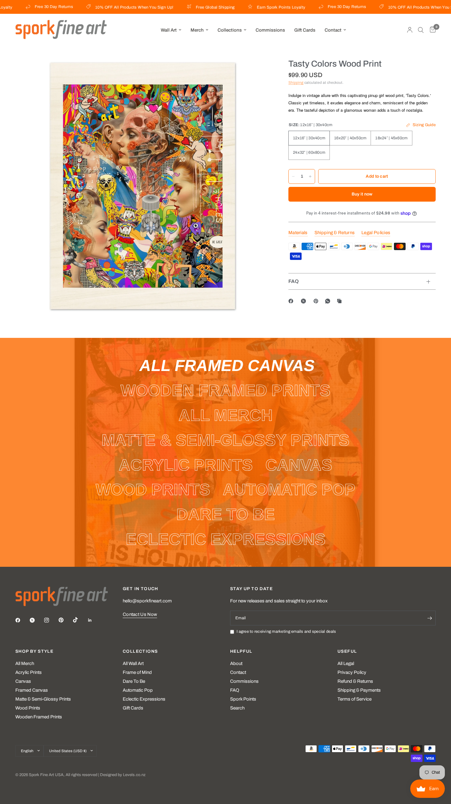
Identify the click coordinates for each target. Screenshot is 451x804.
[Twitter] (36, 620)
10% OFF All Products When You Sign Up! (119, 7)
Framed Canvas (31, 690)
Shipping (295, 82)
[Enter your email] (429, 618)
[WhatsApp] (329, 301)
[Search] (421, 30)
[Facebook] (292, 301)
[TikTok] (80, 620)
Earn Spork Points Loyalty (265, 7)
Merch (197, 30)
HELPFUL (241, 651)
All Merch (24, 663)
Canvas (23, 681)
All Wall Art (133, 663)
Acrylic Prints (28, 672)
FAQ (293, 281)
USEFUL (347, 651)
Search (237, 707)
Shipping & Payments (359, 690)
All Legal (345, 663)
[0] (431, 30)
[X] (304, 301)
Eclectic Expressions (144, 699)
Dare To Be (134, 681)
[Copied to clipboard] (340, 301)
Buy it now (362, 194)
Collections (230, 30)
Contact (333, 30)
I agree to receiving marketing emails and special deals (286, 631)
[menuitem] (171, 30)
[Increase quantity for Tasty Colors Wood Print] (310, 176)
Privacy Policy (351, 672)
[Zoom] (257, 71)
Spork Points (243, 699)
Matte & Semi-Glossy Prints (43, 699)
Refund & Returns (355, 681)
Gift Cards (304, 30)
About (236, 663)
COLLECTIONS (140, 651)
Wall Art (169, 30)
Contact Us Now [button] (140, 614)
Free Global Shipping (199, 7)
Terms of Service (354, 699)
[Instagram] (51, 620)
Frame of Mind (137, 672)
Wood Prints (27, 707)
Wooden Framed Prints (38, 716)
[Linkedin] (94, 620)
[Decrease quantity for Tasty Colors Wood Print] (293, 176)
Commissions (270, 30)
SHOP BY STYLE (34, 651)
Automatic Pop (138, 690)
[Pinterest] (317, 301)
